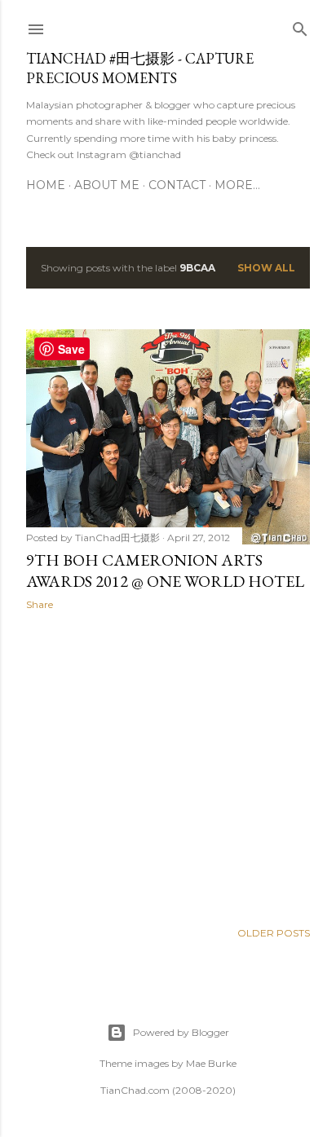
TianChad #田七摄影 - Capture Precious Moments (140, 68)
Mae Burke (211, 1063)
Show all (266, 268)
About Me (106, 185)
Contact (177, 185)
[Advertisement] (168, 765)
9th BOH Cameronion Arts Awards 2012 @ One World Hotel (165, 570)
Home (45, 185)
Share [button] (39, 604)
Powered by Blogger (181, 1032)
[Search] (300, 26)
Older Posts (273, 933)
